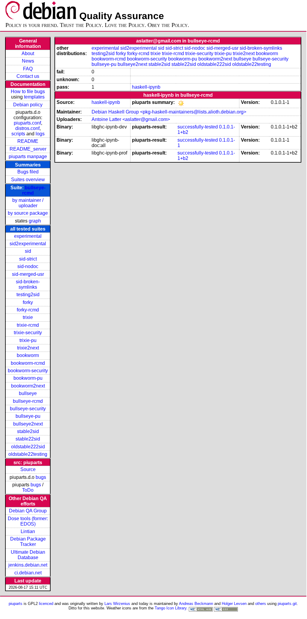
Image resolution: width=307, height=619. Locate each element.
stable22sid (28, 438)
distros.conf (27, 128)
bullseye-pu (28, 416)
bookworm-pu (27, 378)
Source (28, 469)
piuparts (15, 603)
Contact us (27, 76)
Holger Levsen (234, 603)
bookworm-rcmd (28, 363)
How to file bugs (28, 91)
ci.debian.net (28, 572)
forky (28, 302)
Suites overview (28, 179)
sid (28, 251)
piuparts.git (287, 603)
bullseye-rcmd (28, 401)
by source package (28, 213)
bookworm (28, 355)
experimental (28, 236)
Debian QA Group (28, 510)
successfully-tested (197, 126)
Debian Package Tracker (28, 541)
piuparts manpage (28, 156)
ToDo (28, 490)
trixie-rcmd (28, 325)
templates (34, 96)
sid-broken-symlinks (28, 284)
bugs (41, 477)
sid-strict (28, 258)
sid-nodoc (27, 266)
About (28, 53)
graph (35, 220)
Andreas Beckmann (196, 603)
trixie (28, 317)
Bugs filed (28, 171)
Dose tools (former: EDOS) (28, 521)
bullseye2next (28, 423)
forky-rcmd (28, 309)
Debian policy (27, 104)
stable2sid (28, 431)
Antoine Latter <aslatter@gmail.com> (131, 119)
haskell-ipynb (146, 87)
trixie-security (28, 332)
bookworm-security (28, 370)
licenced (46, 603)
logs (40, 133)
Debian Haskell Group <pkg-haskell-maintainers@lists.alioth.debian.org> (169, 111)
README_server (28, 149)
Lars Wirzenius (117, 603)
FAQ (28, 68)
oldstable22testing (27, 454)
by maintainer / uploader (27, 203)
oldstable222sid (28, 446)
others (260, 603)
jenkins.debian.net (27, 564)
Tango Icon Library (170, 608)
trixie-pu (28, 340)
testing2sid (27, 294)
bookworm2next (28, 385)
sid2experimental (28, 243)
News (28, 60)
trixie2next (28, 347)
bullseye (28, 393)
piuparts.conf (27, 122)
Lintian (28, 531)
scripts (18, 133)
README (27, 141)
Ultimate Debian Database (28, 555)
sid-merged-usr (28, 274)
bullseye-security (28, 408)
